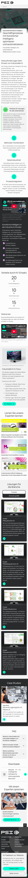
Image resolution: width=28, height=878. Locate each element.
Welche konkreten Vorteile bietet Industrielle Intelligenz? (11, 746)
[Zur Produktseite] (4, 538)
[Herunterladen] (25, 774)
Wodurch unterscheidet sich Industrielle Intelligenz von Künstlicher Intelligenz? (11, 738)
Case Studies (4, 844)
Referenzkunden (5, 846)
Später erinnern (14, 873)
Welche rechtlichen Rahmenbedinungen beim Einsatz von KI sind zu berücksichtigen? (10, 754)
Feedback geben (14, 868)
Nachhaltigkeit (18, 846)
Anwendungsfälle (5, 841)
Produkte (3, 839)
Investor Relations (19, 844)
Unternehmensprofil (19, 839)
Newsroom (17, 841)
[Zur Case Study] (4, 719)
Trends (3, 848)
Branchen (5, 6)
